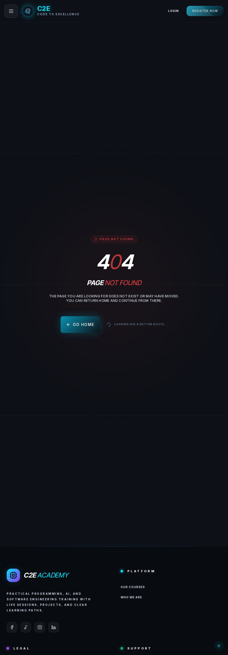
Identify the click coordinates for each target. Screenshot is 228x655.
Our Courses (133, 587)
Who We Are (131, 597)
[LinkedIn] (53, 627)
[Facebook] (12, 627)
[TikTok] (26, 627)
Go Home (84, 324)
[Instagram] (39, 627)
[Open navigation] (11, 11)
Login (173, 10)
